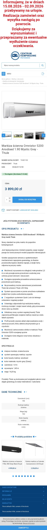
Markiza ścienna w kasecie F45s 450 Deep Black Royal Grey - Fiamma (12, 463)
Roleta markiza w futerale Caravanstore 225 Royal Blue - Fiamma (35, 463)
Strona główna (6, 79)
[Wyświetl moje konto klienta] (43, 74)
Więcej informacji (29, 523)
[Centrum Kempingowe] (23, 55)
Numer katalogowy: (10, 160)
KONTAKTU (25, 223)
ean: (3, 167)
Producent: (7, 164)
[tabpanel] (12, 456)
